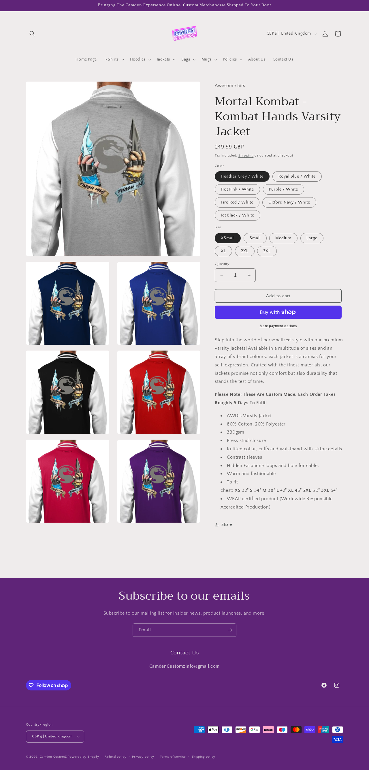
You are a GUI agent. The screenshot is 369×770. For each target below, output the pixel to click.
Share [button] (226, 524)
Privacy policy (143, 756)
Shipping (246, 155)
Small (255, 238)
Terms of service (173, 756)
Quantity (222, 264)
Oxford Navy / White (289, 202)
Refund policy (115, 756)
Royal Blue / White (297, 176)
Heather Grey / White (242, 176)
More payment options (278, 326)
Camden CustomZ (53, 756)
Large (311, 238)
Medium (283, 238)
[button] (32, 33)
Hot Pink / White (237, 189)
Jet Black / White (237, 215)
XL (223, 251)
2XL (244, 251)
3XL (267, 251)
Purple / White (283, 189)
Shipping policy (204, 756)
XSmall (228, 238)
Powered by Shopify (83, 756)
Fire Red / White (237, 202)
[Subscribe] (229, 630)
